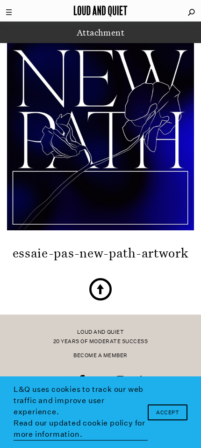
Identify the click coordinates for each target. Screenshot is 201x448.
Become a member (100, 355)
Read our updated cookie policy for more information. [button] (79, 429)
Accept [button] (167, 412)
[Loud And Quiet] (100, 10)
